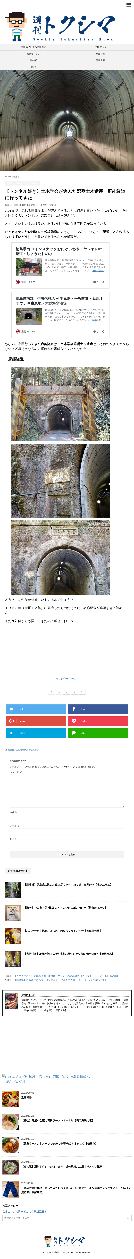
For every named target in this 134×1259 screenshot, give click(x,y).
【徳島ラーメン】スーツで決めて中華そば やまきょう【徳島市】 (59, 1143)
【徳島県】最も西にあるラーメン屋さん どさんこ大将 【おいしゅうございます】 (60, 980)
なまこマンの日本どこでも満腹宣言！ (24, 1211)
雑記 (33, 67)
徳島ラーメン (33, 53)
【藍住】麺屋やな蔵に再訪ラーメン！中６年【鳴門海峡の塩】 (57, 1120)
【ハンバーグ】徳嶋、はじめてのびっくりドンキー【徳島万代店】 (63, 930)
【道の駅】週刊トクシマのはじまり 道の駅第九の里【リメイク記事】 (63, 1166)
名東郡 (11, 750)
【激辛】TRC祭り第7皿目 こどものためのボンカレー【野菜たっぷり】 (65, 907)
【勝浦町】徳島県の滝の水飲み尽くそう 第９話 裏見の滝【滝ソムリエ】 (68, 884)
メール (15, 825)
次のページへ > (67, 678)
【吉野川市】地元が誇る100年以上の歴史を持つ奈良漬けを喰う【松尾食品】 (69, 953)
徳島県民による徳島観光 (33, 47)
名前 (13, 812)
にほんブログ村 (13, 1081)
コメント (16, 772)
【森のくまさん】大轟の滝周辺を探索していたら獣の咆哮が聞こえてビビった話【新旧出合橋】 (66, 976)
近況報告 (26, 1097)
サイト (13, 839)
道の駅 (33, 60)
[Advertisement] (67, 649)
